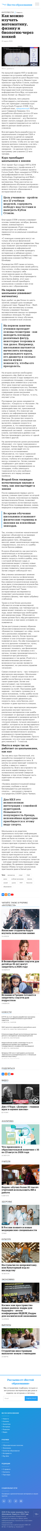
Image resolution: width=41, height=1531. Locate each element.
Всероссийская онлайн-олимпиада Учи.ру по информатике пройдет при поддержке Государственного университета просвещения (18, 1044)
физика (29, 879)
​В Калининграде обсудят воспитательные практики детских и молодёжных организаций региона (19, 1035)
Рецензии (6, 1429)
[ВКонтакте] (3, 894)
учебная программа (17, 879)
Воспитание (14, 1038)
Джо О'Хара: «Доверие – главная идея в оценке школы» (20, 1108)
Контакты (6, 1472)
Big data (6, 1456)
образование (7, 886)
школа (14, 882)
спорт (21, 875)
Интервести (7, 1453)
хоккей (5, 882)
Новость (19, 12)
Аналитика (6, 1424)
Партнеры (6, 1474)
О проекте (6, 1469)
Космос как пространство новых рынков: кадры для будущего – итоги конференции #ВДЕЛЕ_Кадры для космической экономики (19, 1310)
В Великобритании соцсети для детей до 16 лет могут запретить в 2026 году (20, 964)
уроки (5, 879)
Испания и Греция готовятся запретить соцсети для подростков (19, 998)
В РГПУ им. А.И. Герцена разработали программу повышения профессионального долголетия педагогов (18, 1018)
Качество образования (18, 1029)
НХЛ (21, 882)
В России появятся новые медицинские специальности (19, 1228)
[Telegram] (9, 894)
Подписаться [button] (31, 1398)
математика (11, 875)
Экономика (7, 1448)
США (28, 875)
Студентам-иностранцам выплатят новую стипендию (19, 1352)
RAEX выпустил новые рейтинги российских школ (19, 1027)
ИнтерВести (8, 12)
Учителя (13, 1022)
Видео (5, 1432)
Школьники (14, 1048)
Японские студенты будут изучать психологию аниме (18, 931)
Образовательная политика (13, 1445)
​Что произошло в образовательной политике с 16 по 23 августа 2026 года (20, 1149)
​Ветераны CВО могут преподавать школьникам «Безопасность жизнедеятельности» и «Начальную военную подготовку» (19, 1054)
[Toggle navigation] (37, 4)
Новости (6, 1418)
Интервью (6, 1426)
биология (29, 882)
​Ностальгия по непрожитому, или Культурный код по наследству (19, 1268)
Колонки (6, 1421)
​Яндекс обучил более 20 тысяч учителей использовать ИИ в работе (20, 1190)
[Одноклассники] (6, 894)
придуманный (22, 108)
